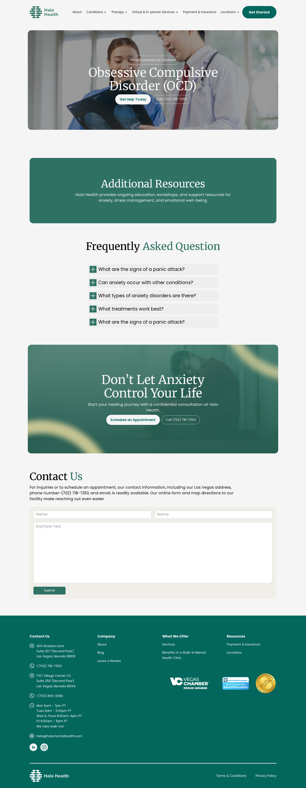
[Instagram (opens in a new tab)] (44, 747)
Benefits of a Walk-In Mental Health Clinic (184, 655)
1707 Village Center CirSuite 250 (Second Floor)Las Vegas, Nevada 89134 (56, 681)
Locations (234, 652)
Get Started (259, 12)
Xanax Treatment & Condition (153, 60)
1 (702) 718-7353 (49, 666)
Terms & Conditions (231, 776)
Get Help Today (133, 99)
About (77, 12)
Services (168, 644)
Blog (100, 652)
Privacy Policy (266, 776)
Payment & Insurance (199, 12)
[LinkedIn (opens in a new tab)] (33, 747)
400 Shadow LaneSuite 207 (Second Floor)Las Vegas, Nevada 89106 (55, 651)
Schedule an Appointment (132, 419)
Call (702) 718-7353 (172, 99)
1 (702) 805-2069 (49, 696)
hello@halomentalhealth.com (59, 736)
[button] (96, 12)
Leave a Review (109, 661)
